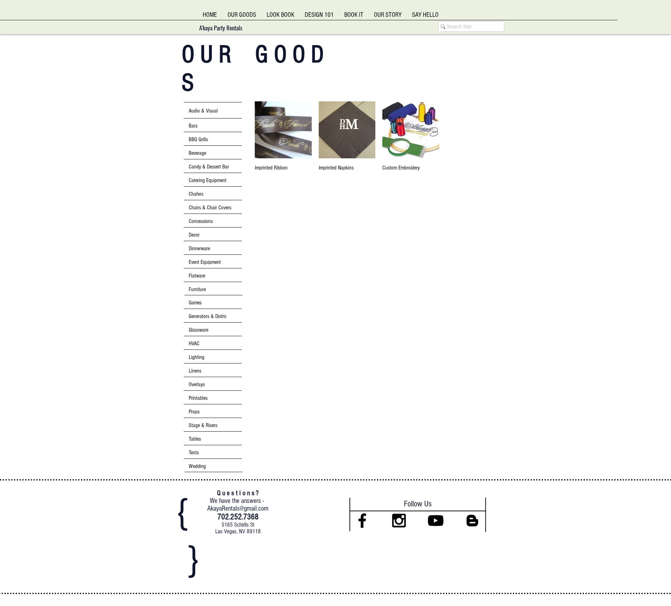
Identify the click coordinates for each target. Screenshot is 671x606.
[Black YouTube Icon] (435, 520)
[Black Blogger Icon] (472, 520)
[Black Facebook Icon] (362, 520)
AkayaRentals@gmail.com (237, 508)
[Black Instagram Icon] (399, 520)
